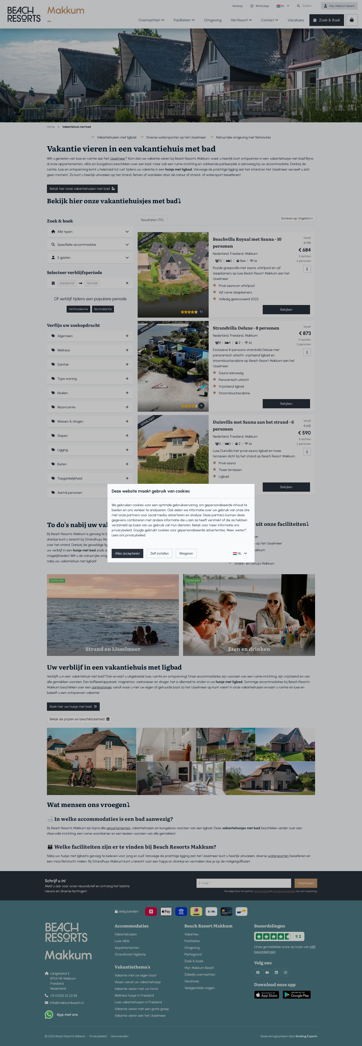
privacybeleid (122, 530)
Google (138, 530)
